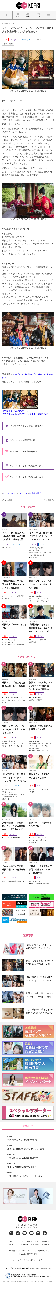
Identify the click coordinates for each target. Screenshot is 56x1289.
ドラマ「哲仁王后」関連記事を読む (26, 426)
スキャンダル (34, 550)
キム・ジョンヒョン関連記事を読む (26, 465)
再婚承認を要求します (37, 750)
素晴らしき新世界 (36, 883)
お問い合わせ (23, 1244)
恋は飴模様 (13, 881)
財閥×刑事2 (20, 596)
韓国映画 (21, 644)
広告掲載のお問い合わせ (40, 1244)
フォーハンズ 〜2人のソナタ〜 (40, 601)
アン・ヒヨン (41, 837)
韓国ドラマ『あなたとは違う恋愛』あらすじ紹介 (13, 684)
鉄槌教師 (43, 640)
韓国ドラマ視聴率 (36, 700)
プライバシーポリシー (26, 1251)
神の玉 (48, 750)
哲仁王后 (32, 493)
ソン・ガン (45, 598)
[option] (15, 1196)
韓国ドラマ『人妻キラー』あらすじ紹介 (39, 776)
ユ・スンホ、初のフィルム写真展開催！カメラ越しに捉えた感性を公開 (13, 536)
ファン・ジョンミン (10, 644)
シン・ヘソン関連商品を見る (23, 451)
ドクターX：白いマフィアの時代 (41, 743)
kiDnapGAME (34, 741)
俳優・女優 (8, 44)
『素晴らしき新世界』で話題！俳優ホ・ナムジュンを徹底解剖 (40, 869)
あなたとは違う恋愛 (36, 548)
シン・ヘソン (22, 493)
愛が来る (43, 840)
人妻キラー (33, 792)
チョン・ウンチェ (9, 596)
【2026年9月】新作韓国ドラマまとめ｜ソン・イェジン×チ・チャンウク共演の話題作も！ (41, 536)
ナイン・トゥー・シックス (39, 746)
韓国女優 (6, 598)
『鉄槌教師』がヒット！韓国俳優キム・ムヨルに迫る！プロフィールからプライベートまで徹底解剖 (40, 628)
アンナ (32, 697)
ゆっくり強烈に (35, 748)
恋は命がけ (39, 697)
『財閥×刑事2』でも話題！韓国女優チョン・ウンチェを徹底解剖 (13, 584)
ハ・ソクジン (34, 840)
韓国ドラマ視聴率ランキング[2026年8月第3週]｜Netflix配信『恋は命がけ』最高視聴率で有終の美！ (40, 686)
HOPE (5, 640)
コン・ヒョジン (42, 789)
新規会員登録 (42, 1241)
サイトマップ (16, 1260)
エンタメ (14, 40)
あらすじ (39, 596)
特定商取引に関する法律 (28, 1254)
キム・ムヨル (34, 640)
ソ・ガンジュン (20, 700)
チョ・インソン (8, 642)
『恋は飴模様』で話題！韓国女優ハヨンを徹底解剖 (13, 869)
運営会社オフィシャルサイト (34, 1260)
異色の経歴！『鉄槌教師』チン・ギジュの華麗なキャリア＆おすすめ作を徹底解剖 (13, 826)
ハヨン (5, 881)
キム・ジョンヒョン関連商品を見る (26, 477)
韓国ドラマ (40, 493)
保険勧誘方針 (42, 1251)
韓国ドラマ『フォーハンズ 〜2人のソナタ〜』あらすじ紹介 (40, 584)
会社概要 (11, 1251)
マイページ (11, 1244)
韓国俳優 (33, 642)
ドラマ (38, 40)
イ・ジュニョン (35, 598)
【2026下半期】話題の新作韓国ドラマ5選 (41, 727)
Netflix (32, 596)
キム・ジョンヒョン (10, 493)
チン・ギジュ (7, 837)
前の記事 (8, 500)
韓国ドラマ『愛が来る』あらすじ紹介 (40, 824)
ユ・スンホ (7, 548)
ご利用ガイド (29, 1241)
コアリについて (15, 1241)
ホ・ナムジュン (35, 881)
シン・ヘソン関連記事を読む (23, 440)
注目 (5, 40)
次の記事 (47, 500)
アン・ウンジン (8, 700)
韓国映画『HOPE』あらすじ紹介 (14, 626)
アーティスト (26, 40)
